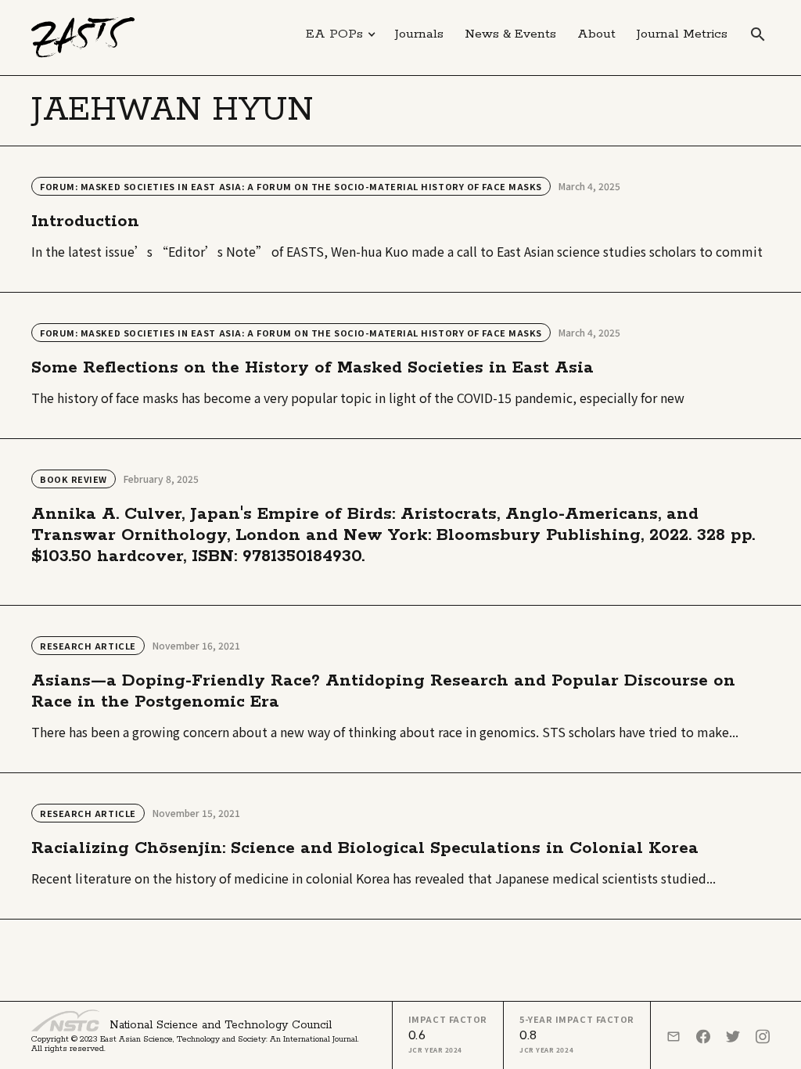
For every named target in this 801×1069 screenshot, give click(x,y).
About (596, 34)
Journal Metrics (682, 34)
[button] (341, 34)
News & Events (510, 34)
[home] (83, 37)
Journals (419, 34)
